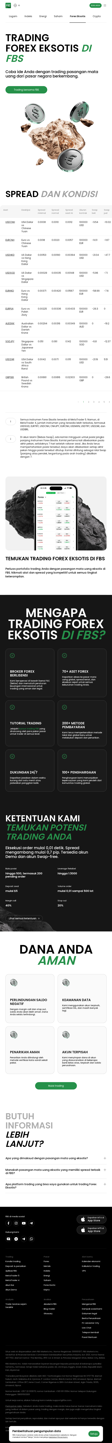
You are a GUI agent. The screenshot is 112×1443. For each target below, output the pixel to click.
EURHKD (9, 290)
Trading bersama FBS (26, 89)
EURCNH (9, 240)
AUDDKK (9, 323)
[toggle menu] (105, 5)
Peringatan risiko (13, 1406)
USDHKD (9, 255)
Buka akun (95, 5)
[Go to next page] (109, 402)
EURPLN (9, 308)
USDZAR (9, 359)
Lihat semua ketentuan (22, 918)
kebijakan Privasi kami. (58, 1437)
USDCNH (10, 222)
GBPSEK (9, 377)
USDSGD (10, 273)
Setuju (94, 1433)
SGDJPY (9, 341)
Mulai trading (56, 1085)
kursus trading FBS (29, 728)
